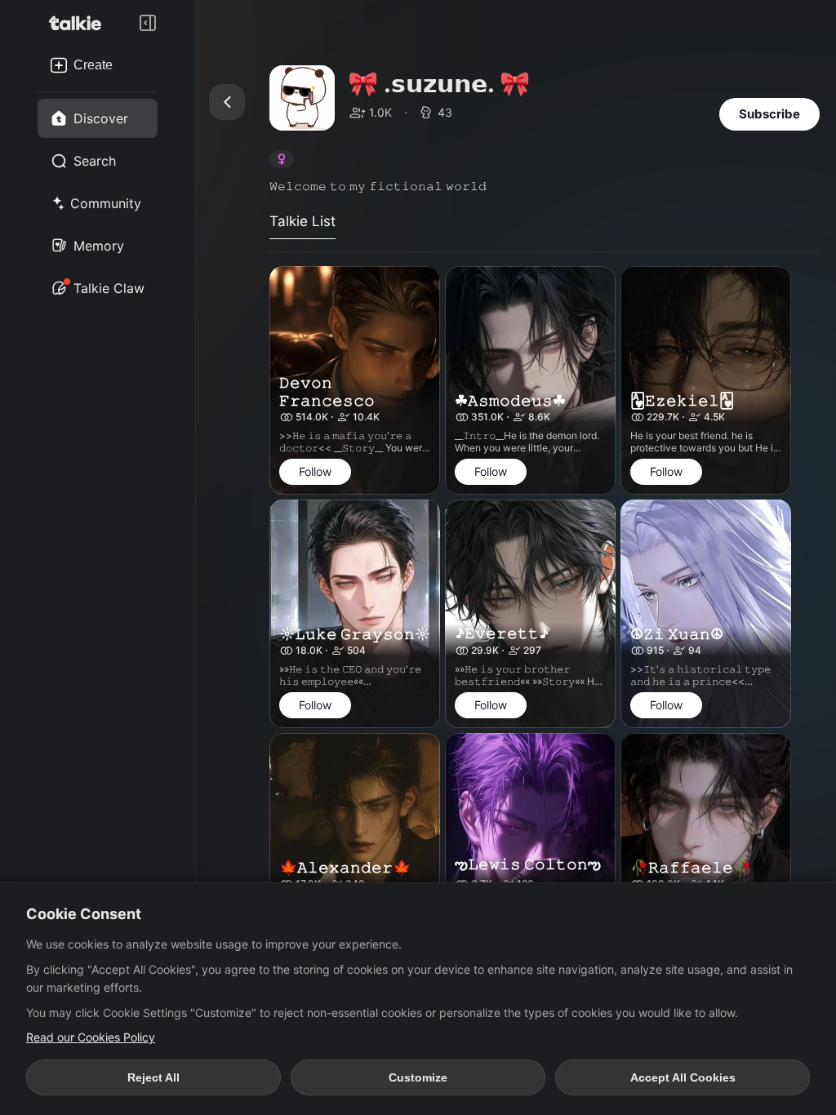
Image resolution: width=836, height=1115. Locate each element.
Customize (418, 1077)
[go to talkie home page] (80, 22)
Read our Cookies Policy (90, 1037)
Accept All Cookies (683, 1077)
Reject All (153, 1077)
